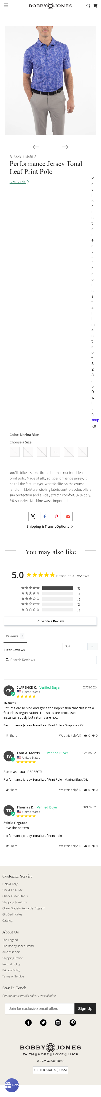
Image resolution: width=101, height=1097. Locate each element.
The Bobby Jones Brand (18, 946)
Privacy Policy (11, 970)
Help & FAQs (10, 884)
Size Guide (18, 182)
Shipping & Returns (14, 902)
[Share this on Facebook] (44, 516)
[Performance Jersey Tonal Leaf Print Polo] (50, 80)
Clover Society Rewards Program (23, 908)
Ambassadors (11, 952)
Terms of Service (13, 976)
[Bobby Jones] (50, 6)
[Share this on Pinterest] (56, 516)
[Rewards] (12, 1085)
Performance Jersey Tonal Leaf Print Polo (33, 725)
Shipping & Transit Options (48, 526)
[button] (87, 736)
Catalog (7, 920)
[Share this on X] (32, 516)
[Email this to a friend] (68, 516)
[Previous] (35, 146)
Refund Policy (11, 964)
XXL (69, 452)
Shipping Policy (12, 958)
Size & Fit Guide (12, 890)
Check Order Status (15, 896)
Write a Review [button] (53, 621)
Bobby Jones (55, 1061)
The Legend (10, 940)
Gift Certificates (12, 914)
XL (55, 452)
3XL (83, 452)
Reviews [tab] (12, 636)
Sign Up (85, 1009)
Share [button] (13, 736)
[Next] (65, 146)
